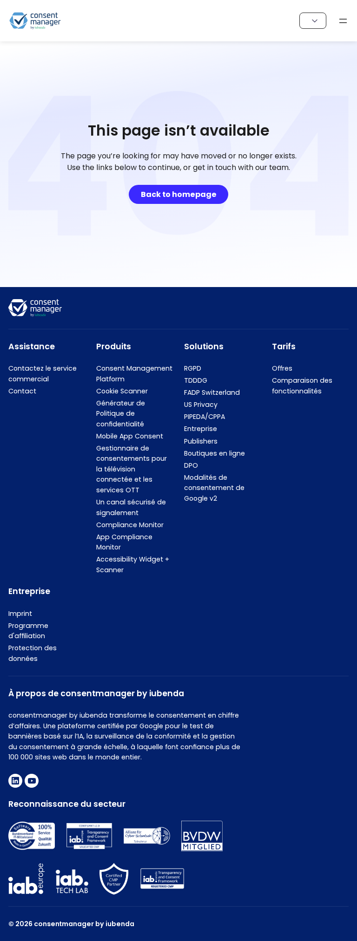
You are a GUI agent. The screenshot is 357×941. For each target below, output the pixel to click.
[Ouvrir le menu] (343, 20)
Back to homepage (179, 194)
